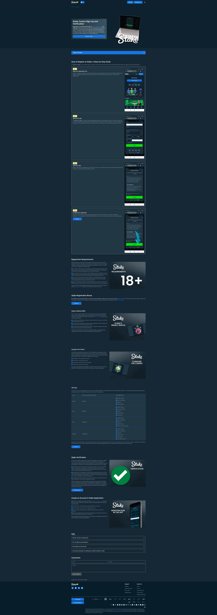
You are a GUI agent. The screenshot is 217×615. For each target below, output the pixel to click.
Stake (72, 6)
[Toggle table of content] (144, 52)
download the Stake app (97, 501)
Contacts (127, 586)
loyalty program (121, 300)
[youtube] (76, 588)
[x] (72, 588)
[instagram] (79, 588)
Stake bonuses (121, 298)
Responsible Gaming (141, 594)
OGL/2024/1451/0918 (117, 610)
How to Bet (127, 590)
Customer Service (128, 588)
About (138, 586)
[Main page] (74, 2)
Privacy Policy (140, 592)
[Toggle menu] (145, 2)
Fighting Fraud (128, 592)
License (138, 588)
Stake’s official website (97, 26)
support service (78, 286)
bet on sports (97, 316)
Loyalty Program (140, 590)
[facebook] (82, 588)
